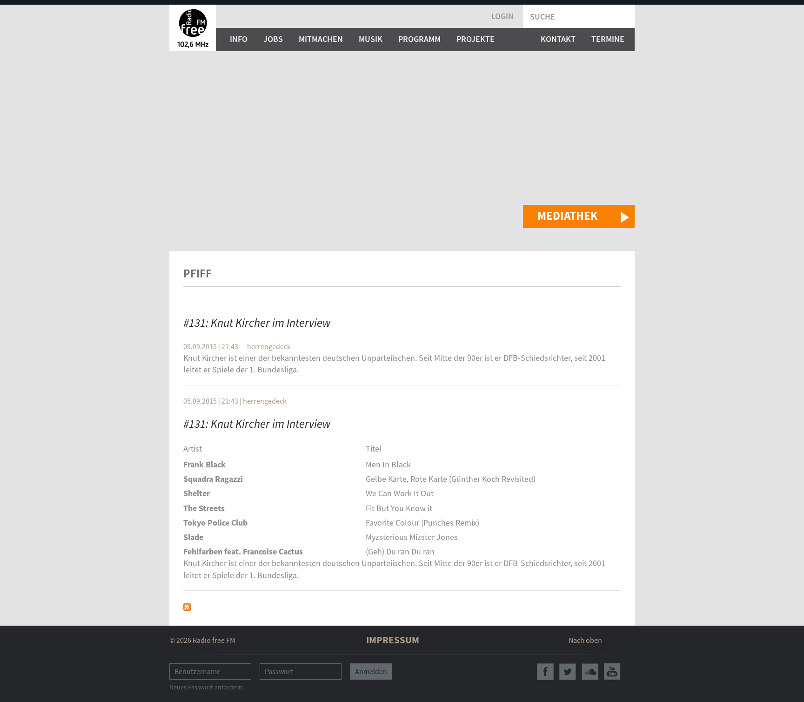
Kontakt (558, 39)
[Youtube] (612, 671)
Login (502, 16)
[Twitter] (567, 671)
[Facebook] (545, 671)
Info (239, 39)
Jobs (273, 39)
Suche (542, 16)
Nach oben (585, 640)
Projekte (475, 39)
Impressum (392, 640)
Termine (607, 39)
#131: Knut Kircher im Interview (257, 322)
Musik (370, 39)
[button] (579, 216)
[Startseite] (192, 28)
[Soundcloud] (590, 671)
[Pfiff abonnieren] (187, 606)
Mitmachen (321, 39)
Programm (419, 39)
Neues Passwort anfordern (205, 687)
